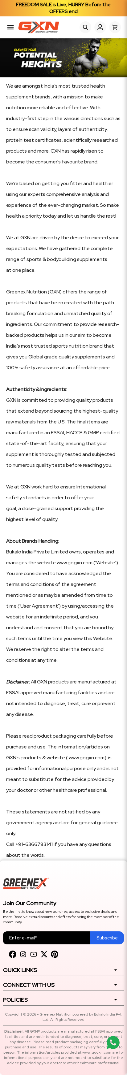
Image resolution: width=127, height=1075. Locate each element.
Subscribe (107, 938)
